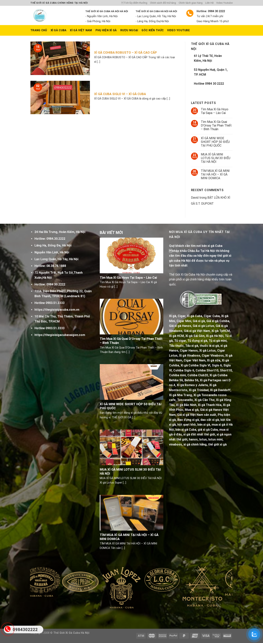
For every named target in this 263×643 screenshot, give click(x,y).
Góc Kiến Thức (153, 30)
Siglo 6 (217, 365)
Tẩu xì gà (191, 346)
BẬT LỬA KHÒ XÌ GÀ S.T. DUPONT (210, 201)
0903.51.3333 (55, 303)
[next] (223, 591)
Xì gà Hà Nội (214, 336)
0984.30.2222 (55, 238)
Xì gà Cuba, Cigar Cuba (203, 316)
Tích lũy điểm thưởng (134, 2)
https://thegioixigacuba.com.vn (56, 309)
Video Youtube (224, 2)
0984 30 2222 (214, 83)
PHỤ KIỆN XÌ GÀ (106, 30)
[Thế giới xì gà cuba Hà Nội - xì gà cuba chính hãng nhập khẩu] (55, 15)
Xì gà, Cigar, (177, 316)
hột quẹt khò (186, 424)
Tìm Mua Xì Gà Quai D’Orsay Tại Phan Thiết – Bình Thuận (216, 125)
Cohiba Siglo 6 (183, 370)
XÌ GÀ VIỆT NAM (81, 30)
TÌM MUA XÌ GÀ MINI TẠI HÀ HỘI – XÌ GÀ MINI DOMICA (215, 174)
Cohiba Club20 (197, 375)
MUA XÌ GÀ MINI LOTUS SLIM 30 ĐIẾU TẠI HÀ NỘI (215, 158)
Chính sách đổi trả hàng (163, 2)
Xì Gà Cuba (59, 30)
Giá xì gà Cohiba (217, 321)
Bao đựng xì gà (188, 420)
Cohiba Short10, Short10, (214, 370)
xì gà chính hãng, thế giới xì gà (205, 444)
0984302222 (25, 629)
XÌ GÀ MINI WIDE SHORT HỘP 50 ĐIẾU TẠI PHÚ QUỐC (215, 141)
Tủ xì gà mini (218, 341)
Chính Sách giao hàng (191, 2)
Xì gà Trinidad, (199, 390)
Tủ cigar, (180, 341)
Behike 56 (191, 380)
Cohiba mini (177, 375)
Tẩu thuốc (176, 346)
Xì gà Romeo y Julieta (192, 385)
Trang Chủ (38, 30)
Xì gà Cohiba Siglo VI (195, 365)
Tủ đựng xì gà (197, 341)
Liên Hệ (209, 2)
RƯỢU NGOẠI (129, 30)
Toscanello (185, 400)
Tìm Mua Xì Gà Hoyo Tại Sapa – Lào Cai (214, 111)
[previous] (38, 591)
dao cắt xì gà (209, 420)
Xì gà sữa (213, 360)
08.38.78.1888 (56, 266)
